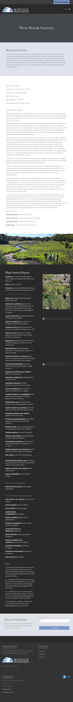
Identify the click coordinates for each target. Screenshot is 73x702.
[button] (66, 9)
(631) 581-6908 (6, 689)
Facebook (42, 651)
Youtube (41, 657)
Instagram (42, 654)
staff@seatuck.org (8, 692)
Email (41, 618)
